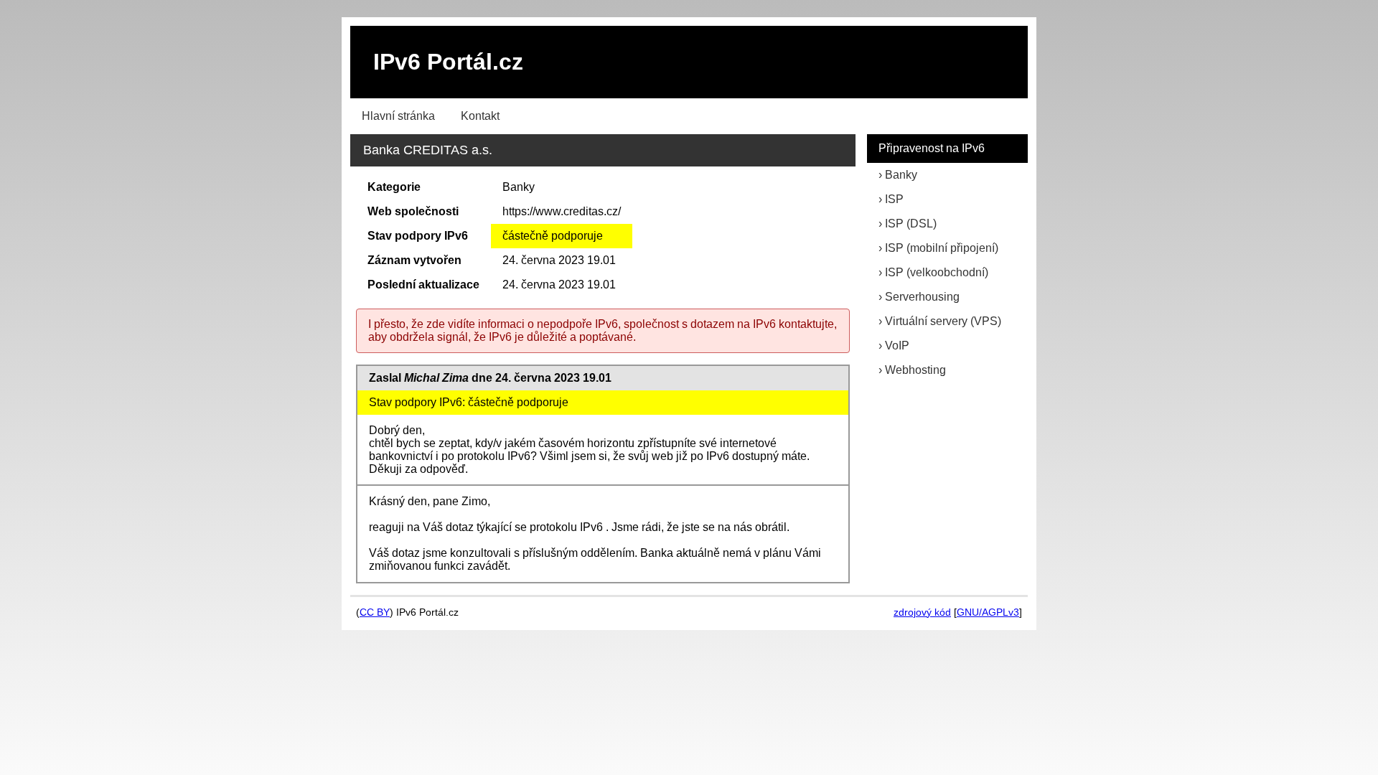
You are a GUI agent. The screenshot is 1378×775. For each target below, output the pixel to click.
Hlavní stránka (398, 116)
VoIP (897, 345)
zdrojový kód (922, 612)
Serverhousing (922, 297)
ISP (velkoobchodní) (936, 272)
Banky (901, 175)
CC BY (375, 612)
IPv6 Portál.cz (448, 62)
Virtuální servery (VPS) (943, 321)
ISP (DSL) (911, 223)
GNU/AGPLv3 (988, 612)
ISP (894, 199)
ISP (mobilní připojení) (941, 248)
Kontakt (480, 116)
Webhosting (915, 370)
